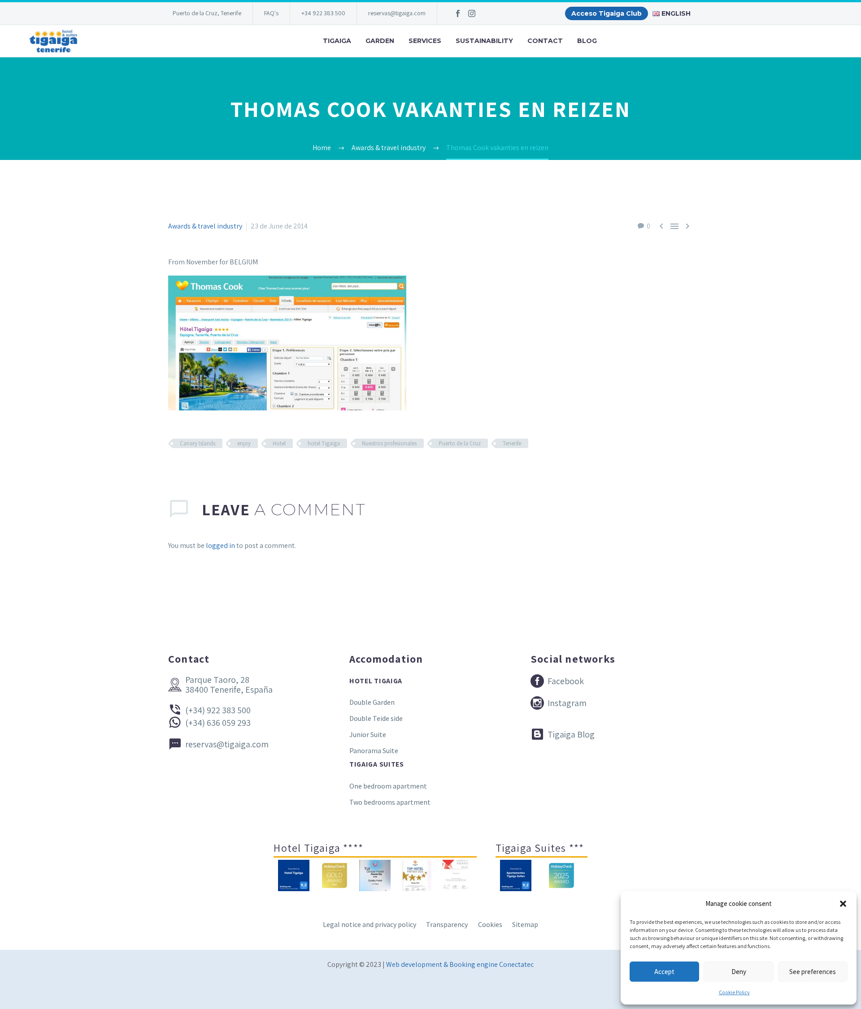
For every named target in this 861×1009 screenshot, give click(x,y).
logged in (220, 545)
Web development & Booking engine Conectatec (460, 964)
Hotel (279, 443)
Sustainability (484, 41)
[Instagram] (471, 13)
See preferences (812, 971)
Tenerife (512, 443)
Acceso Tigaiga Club (606, 13)
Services (425, 41)
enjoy (244, 443)
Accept (664, 971)
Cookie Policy (734, 992)
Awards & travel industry (205, 226)
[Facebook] (457, 13)
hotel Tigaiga (324, 443)
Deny (738, 971)
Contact (545, 41)
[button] (843, 903)
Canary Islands (197, 443)
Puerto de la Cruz (460, 443)
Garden (379, 41)
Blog (587, 41)
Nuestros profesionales (389, 443)
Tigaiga (337, 41)
